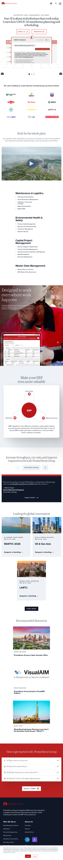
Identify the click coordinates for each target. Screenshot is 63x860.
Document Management (25, 257)
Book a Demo (30, 788)
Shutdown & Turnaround (10, 839)
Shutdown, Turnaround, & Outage (25, 203)
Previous (2, 74)
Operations (6, 829)
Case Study (30, 497)
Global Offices (29, 832)
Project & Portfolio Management (28, 249)
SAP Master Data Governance (27, 272)
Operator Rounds (23, 231)
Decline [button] (35, 856)
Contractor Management (25, 229)
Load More (31, 609)
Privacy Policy (12, 852)
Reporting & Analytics (24, 206)
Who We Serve (9, 822)
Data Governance (8, 842)
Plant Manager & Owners (10, 825)
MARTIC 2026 (12, 544)
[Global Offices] (52, 3)
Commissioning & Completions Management (31, 252)
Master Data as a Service (25, 269)
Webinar (38, 31)
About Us (29, 822)
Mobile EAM (21, 209)
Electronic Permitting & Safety (27, 226)
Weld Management (23, 254)
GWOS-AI (21, 31)
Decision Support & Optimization (28, 247)
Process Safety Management (27, 224)
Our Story (28, 825)
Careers (27, 829)
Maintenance (7, 835)
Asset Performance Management (28, 199)
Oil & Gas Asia (43, 544)
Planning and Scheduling (25, 197)
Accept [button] (27, 856)
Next (60, 74)
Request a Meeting (12, 552)
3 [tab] (33, 74)
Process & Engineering (10, 832)
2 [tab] (31, 74)
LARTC (23, 587)
